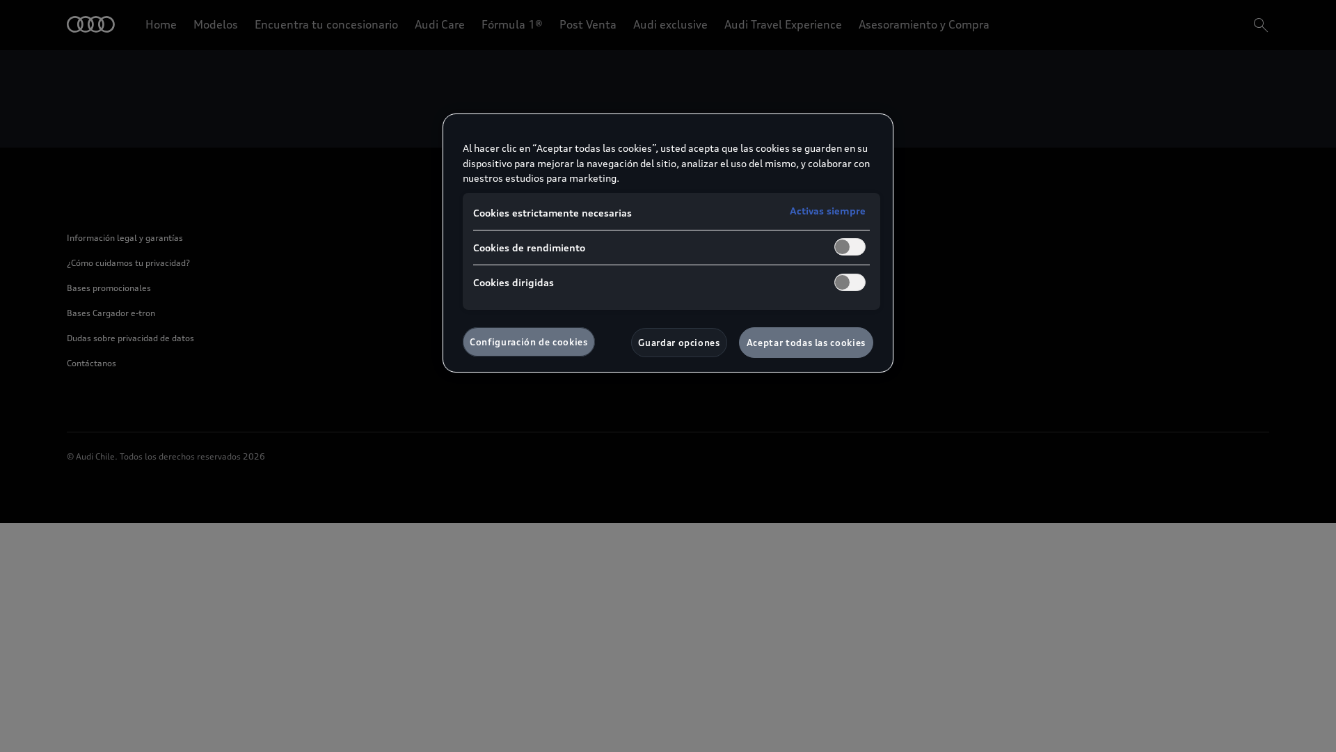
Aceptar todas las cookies (806, 342)
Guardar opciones (678, 342)
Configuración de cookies (529, 341)
